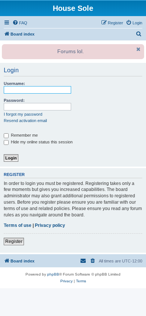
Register (13, 241)
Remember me (24, 135)
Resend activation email (25, 120)
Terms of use (17, 225)
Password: (14, 100)
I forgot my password (23, 114)
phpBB (53, 274)
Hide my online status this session (41, 142)
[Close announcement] (137, 49)
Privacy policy (50, 225)
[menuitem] (19, 22)
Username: (14, 83)
